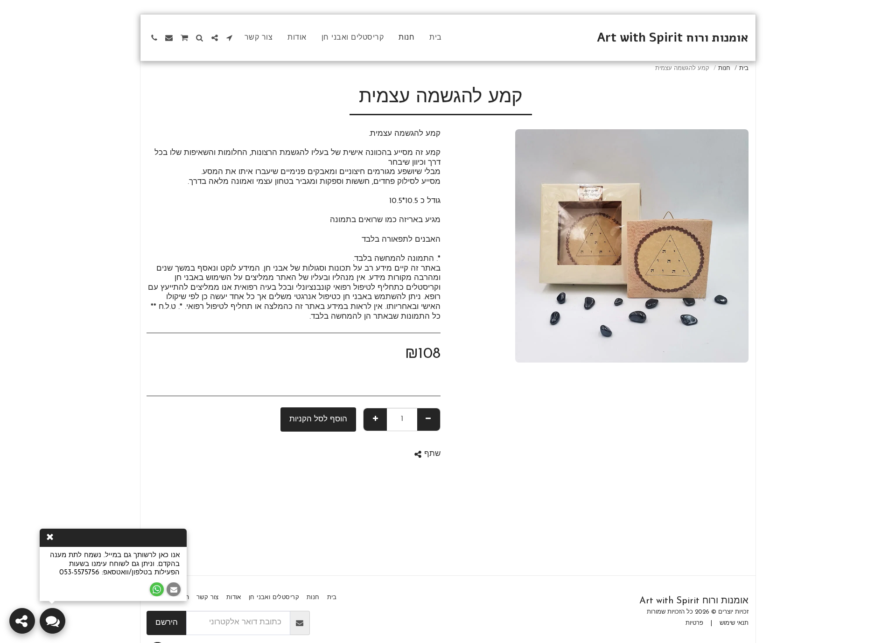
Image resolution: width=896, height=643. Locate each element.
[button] (230, 38)
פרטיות (694, 623)
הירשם (166, 623)
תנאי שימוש (734, 623)
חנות (724, 68)
